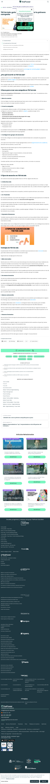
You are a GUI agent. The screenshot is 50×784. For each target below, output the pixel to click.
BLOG (4, 7)
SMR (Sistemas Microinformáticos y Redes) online (10, 601)
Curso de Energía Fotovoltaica (6, 679)
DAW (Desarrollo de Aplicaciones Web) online (9, 599)
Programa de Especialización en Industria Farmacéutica (12, 578)
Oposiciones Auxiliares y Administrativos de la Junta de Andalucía (13, 659)
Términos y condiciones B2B (19, 729)
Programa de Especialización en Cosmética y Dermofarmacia (13, 579)
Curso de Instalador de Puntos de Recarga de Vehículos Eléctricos (31, 681)
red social (40, 251)
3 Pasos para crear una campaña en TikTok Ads (13, 45)
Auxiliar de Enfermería (5, 629)
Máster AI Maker (16, 551)
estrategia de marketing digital (32, 69)
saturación (33, 299)
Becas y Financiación (11, 724)
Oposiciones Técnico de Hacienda (7, 657)
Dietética (2, 627)
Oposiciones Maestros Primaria (7, 702)
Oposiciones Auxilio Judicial (6, 637)
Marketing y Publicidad (5, 605)
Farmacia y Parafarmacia (6, 631)
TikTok (32, 64)
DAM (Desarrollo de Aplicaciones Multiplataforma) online (11, 597)
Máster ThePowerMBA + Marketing (10, 398)
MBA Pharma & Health (5, 581)
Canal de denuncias (17, 733)
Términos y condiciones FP (33, 729)
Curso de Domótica (41, 679)
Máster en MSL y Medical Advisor (7, 576)
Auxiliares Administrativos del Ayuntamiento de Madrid (11, 655)
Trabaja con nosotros (34, 724)
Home (2, 724)
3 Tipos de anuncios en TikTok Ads (10, 47)
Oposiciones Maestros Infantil (18, 702)
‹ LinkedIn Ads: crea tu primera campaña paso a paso (18, 417)
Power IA (5, 383)
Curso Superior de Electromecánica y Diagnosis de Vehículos (42, 690)
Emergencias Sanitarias (5, 626)
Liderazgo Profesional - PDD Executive (8, 545)
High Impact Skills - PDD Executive (7, 547)
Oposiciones (7, 650)
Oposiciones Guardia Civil (6, 670)
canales (32, 86)
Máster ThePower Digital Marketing (11, 389)
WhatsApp (12, 341)
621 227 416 (5, 712)
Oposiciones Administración (6, 643)
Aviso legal (41, 731)
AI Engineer (3, 563)
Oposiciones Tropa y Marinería (7, 665)
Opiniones (43, 724)
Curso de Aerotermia (17, 684)
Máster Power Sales (7, 400)
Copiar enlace (34, 341)
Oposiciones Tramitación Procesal (7, 639)
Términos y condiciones (6, 729)
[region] (25, 778)
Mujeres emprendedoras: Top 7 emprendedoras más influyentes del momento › (22, 425)
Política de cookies (34, 731)
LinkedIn (5, 341)
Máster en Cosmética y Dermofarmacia (9, 574)
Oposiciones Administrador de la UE (8, 652)
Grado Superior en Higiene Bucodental (8, 616)
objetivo (26, 111)
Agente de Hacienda (5, 654)
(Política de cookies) (10, 778)
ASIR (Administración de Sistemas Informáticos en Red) (11, 603)
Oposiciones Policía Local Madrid (7, 667)
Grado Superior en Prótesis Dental (7, 618)
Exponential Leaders (7, 387)
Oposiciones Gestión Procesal (6, 641)
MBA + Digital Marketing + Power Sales (11, 406)
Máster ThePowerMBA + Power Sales (11, 402)
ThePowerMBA (6, 381)
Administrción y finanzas (5, 607)
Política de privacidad (24, 731)
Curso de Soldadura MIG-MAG (43, 684)
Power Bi (2, 561)
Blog (2, 727)
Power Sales (3, 537)
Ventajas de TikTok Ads (8, 49)
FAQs (26, 724)
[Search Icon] (33, 350)
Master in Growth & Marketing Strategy (8, 530)
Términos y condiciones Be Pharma (9, 731)
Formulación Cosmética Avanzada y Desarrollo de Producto (13, 585)
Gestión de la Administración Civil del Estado (9, 648)
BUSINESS (9, 7)
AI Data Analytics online (5, 559)
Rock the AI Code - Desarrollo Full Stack (8, 558)
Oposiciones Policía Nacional (6, 668)
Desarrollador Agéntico (5, 565)
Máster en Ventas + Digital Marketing (11, 404)
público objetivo (12, 79)
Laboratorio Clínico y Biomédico (7, 624)
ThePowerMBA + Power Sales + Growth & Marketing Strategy (12, 536)
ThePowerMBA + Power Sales (6, 528)
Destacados (15, 439)
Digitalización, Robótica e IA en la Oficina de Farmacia (11, 587)
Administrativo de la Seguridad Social (8, 646)
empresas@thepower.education (9, 719)
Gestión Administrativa (5, 609)
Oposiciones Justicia (5, 635)
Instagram (31, 66)
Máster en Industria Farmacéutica (7, 572)
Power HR (5, 385)
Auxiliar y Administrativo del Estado (7, 644)
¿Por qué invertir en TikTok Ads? (9, 43)
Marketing (6, 464)
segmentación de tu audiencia (39, 142)
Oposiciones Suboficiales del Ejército (8, 672)
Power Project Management (6, 543)
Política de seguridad (6, 733)
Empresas (20, 724)
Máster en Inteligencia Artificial (6, 551)
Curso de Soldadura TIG (5, 688)
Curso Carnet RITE (4, 684)
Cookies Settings (4, 781)
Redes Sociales (8, 439)
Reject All (44, 781)
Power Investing (6, 394)
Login (17, 727)
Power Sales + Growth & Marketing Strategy (9, 532)
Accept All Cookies (34, 781)
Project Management (8, 392)
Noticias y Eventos (9, 727)
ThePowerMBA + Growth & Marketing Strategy (9, 534)
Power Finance (6, 396)
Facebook (18, 303)
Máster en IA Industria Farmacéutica (8, 583)
